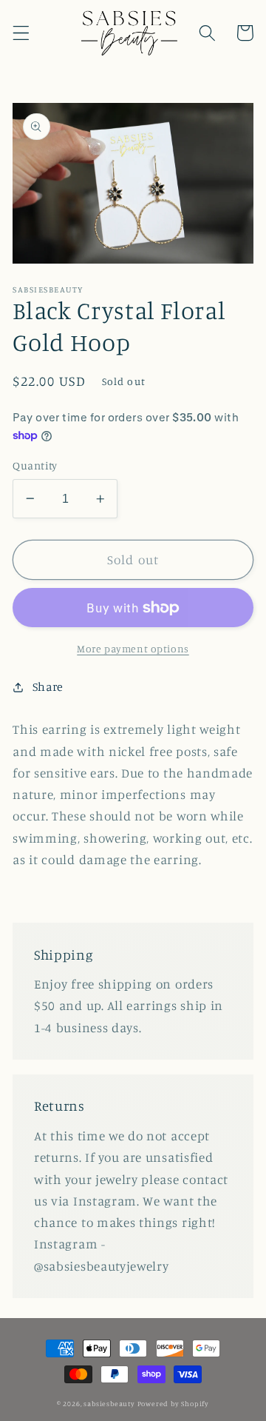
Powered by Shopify (173, 1404)
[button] (21, 33)
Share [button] (48, 686)
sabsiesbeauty (108, 1404)
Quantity (35, 465)
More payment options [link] (133, 648)
